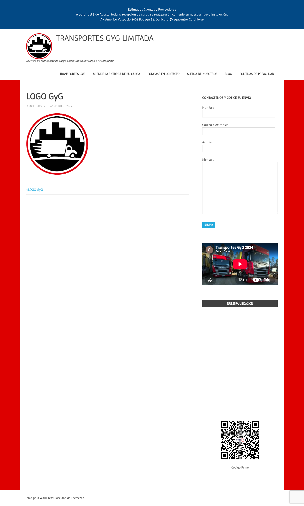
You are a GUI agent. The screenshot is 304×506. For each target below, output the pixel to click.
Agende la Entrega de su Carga (116, 74)
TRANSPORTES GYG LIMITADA (104, 38)
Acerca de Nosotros (202, 74)
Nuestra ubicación (240, 303)
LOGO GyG (35, 190)
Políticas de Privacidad (256, 74)
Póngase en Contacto (163, 74)
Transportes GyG (72, 74)
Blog (228, 74)
